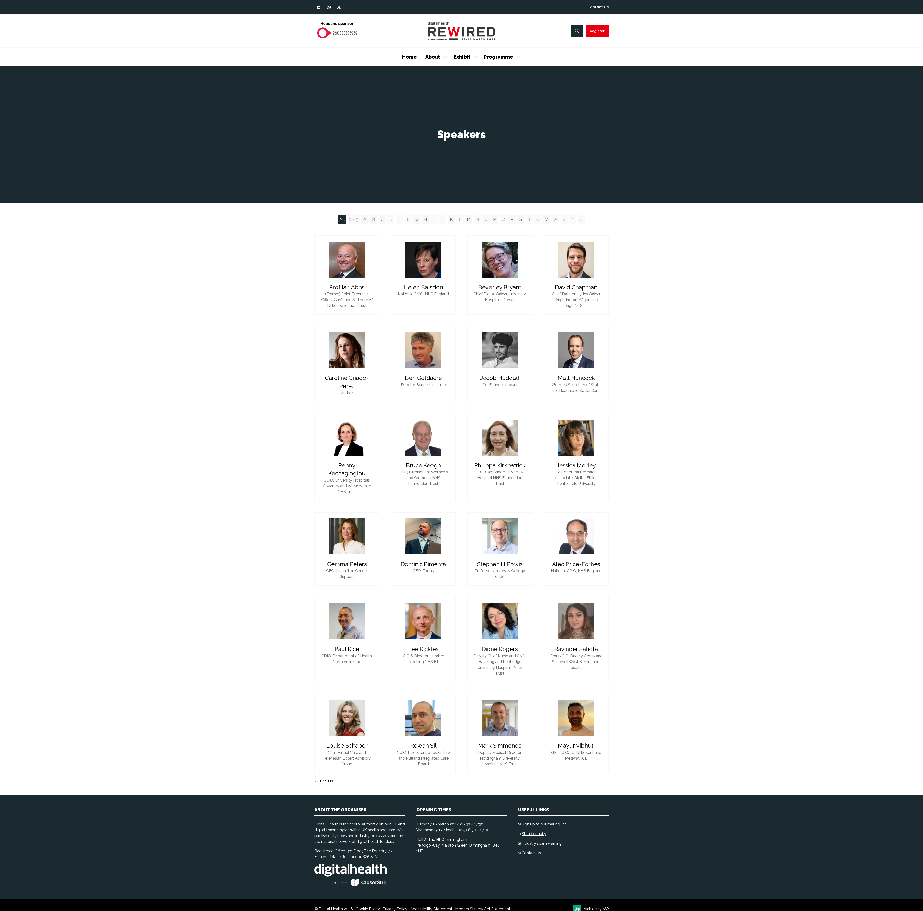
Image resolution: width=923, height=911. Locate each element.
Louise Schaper (347, 745)
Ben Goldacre (423, 377)
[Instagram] (328, 7)
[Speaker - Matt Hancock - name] (576, 364)
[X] (339, 7)
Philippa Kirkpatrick (499, 465)
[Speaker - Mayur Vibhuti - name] (576, 733)
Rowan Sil (423, 745)
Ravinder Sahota (576, 648)
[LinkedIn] (318, 7)
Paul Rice (347, 648)
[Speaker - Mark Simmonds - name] (500, 733)
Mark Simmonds (499, 745)
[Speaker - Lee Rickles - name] (423, 639)
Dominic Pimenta (423, 564)
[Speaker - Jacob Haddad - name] (500, 364)
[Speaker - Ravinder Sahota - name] (576, 639)
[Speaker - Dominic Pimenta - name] (423, 549)
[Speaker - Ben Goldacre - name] (423, 364)
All (342, 219)
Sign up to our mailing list (544, 824)
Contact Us (598, 7)
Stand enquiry (534, 833)
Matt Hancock (576, 377)
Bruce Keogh (423, 465)
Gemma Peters (347, 564)
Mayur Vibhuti (576, 745)
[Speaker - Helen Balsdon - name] (423, 275)
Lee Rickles (423, 648)
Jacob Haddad (499, 377)
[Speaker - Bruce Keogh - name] (423, 457)
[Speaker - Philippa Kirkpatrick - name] (500, 457)
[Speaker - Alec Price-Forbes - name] (576, 549)
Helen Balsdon (423, 287)
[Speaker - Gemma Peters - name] (347, 549)
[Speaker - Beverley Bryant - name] (500, 275)
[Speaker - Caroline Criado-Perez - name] (347, 364)
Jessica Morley (576, 465)
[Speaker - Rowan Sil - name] (423, 733)
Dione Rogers (500, 648)
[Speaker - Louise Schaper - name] (347, 733)
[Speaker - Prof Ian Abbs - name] (347, 275)
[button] (577, 31)
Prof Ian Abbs (347, 287)
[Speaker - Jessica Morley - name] (576, 457)
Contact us (531, 853)
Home (409, 57)
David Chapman (576, 287)
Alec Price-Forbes (576, 564)
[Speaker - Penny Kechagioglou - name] (347, 457)
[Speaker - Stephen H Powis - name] (500, 549)
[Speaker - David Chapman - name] (576, 275)
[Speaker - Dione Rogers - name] (500, 639)
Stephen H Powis (500, 564)
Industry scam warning (542, 843)
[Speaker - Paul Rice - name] (347, 639)
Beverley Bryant (499, 287)
